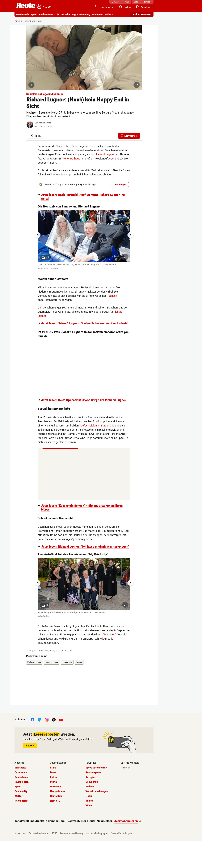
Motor (88, 796)
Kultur (53, 777)
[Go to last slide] (38, 235)
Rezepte (90, 777)
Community (83, 14)
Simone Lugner (51, 662)
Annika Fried (45, 122)
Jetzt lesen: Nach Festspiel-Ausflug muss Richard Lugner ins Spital (83, 197)
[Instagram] (47, 719)
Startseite (18, 21)
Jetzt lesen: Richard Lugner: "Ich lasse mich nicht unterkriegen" (85, 547)
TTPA (54, 833)
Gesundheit (91, 781)
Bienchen (109, 634)
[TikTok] (54, 719)
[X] (39, 719)
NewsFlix (125, 767)
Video (136, 14)
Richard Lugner (105, 154)
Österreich (22, 14)
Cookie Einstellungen (121, 833)
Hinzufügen (120, 184)
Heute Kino (56, 796)
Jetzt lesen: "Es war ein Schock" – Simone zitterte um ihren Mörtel (82, 508)
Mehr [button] (108, 14)
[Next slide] (130, 235)
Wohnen (89, 786)
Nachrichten (21, 781)
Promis (79, 662)
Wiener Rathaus (70, 158)
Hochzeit (112, 295)
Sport (33, 14)
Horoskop (55, 786)
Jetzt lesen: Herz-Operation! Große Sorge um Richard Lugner (83, 400)
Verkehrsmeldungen (96, 791)
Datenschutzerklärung (71, 833)
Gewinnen (97, 14)
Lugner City (67, 662)
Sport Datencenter (96, 767)
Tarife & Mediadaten (39, 833)
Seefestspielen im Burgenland (96, 425)
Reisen (89, 800)
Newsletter (21, 800)
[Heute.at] (25, 5)
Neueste (146, 14)
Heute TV (55, 800)
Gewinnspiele (93, 772)
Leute (40, 21)
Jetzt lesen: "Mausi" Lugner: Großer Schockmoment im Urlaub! (84, 323)
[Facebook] (32, 719)
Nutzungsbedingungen (97, 833)
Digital (54, 781)
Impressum (20, 833)
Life (56, 14)
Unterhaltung (68, 14)
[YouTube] (61, 719)
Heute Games (57, 791)
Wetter (18, 796)
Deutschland (21, 777)
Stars (53, 767)
